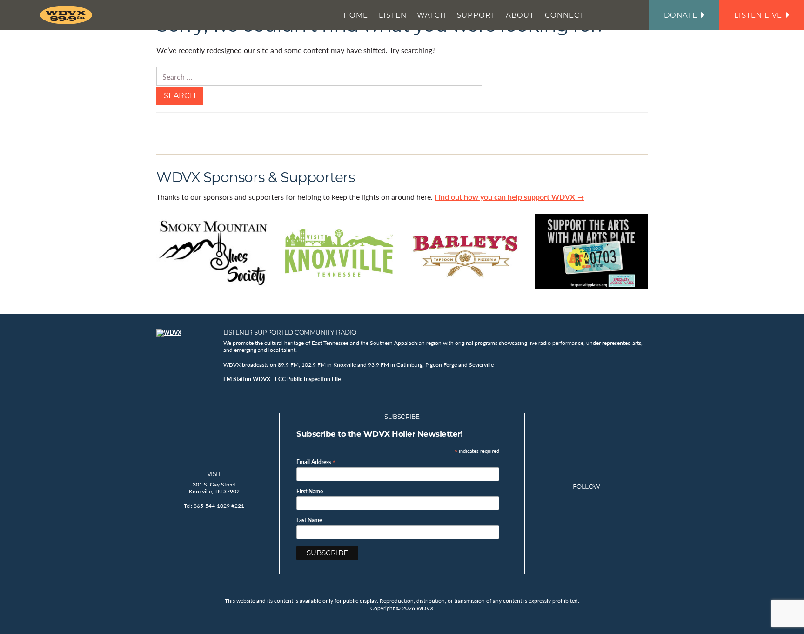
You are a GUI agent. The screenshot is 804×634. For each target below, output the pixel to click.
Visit (214, 474)
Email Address (316, 461)
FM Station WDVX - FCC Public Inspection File (282, 379)
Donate (680, 15)
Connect (564, 15)
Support (476, 15)
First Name (309, 491)
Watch (431, 15)
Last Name (309, 520)
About (520, 15)
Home (355, 15)
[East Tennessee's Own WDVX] (68, 15)
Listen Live (758, 15)
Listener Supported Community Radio (289, 332)
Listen (393, 15)
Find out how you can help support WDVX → (509, 196)
